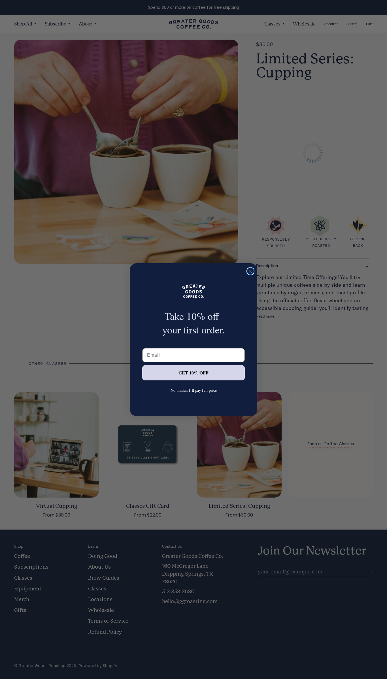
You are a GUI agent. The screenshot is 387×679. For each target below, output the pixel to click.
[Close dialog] (250, 271)
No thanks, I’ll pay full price (194, 390)
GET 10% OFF (193, 372)
